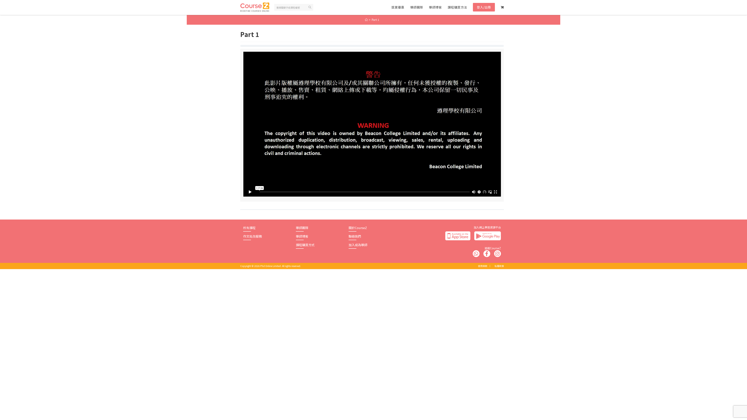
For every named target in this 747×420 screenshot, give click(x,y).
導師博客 (302, 236)
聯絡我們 (355, 236)
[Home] (366, 20)
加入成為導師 (358, 244)
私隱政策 (499, 266)
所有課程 (249, 227)
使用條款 (482, 266)
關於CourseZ (358, 227)
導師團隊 (302, 227)
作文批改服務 (252, 236)
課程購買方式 (305, 244)
